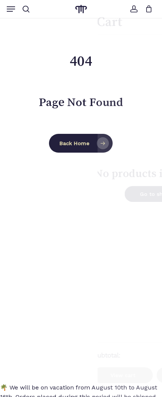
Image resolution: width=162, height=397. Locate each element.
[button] (11, 9)
